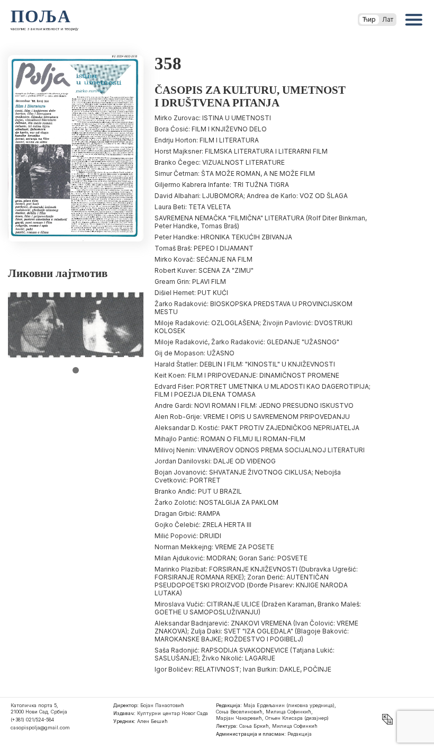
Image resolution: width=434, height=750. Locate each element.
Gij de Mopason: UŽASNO (194, 353)
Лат (387, 19)
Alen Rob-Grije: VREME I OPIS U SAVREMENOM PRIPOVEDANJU (252, 417)
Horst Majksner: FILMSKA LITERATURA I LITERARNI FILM (241, 151)
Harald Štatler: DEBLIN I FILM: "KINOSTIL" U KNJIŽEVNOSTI (245, 364)
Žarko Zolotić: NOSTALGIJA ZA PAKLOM (216, 502)
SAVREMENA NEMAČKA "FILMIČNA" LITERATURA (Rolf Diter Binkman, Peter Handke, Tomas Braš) (261, 222)
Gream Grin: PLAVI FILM (190, 281)
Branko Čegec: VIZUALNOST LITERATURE (220, 162)
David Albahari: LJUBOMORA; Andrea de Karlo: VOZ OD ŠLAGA (251, 196)
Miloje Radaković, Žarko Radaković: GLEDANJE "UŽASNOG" (247, 342)
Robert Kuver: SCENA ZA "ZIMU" (204, 270)
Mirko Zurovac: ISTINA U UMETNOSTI (213, 118)
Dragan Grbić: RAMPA (187, 513)
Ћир (369, 19)
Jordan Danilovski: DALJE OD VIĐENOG (215, 461)
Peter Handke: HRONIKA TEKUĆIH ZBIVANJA (223, 237)
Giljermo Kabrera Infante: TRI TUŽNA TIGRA (222, 185)
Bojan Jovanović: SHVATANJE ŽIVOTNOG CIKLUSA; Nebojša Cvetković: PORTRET (248, 476)
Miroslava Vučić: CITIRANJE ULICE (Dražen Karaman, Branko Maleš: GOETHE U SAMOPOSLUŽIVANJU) (258, 608)
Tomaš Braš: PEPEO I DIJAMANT (204, 248)
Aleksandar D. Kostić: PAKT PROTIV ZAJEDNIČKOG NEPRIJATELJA (257, 428)
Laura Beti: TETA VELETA (193, 207)
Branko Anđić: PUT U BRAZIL (198, 491)
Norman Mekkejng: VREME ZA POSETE (214, 547)
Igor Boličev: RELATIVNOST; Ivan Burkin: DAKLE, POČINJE (243, 669)
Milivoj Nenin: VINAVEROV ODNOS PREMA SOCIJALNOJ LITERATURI (260, 450)
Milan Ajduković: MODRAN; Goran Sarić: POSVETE (231, 558)
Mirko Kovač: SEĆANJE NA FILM (203, 259)
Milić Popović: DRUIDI (188, 536)
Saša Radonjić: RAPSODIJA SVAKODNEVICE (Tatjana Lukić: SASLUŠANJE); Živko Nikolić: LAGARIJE (244, 654)
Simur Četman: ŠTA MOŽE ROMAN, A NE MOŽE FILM (235, 173)
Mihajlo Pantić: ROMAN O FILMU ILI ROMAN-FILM (230, 439)
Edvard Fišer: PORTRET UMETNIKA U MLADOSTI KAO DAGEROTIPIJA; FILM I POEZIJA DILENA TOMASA (262, 390)
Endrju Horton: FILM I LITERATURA (207, 140)
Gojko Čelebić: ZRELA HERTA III (203, 525)
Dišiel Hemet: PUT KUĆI (191, 293)
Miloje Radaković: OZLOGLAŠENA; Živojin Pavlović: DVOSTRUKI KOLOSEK (253, 327)
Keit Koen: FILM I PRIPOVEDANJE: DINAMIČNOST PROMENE (247, 375)
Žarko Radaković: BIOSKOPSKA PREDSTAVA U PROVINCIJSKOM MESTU (253, 308)
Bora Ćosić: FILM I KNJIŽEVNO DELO (211, 129)
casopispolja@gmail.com (40, 727)
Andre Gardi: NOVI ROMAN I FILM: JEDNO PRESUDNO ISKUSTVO (254, 405)
